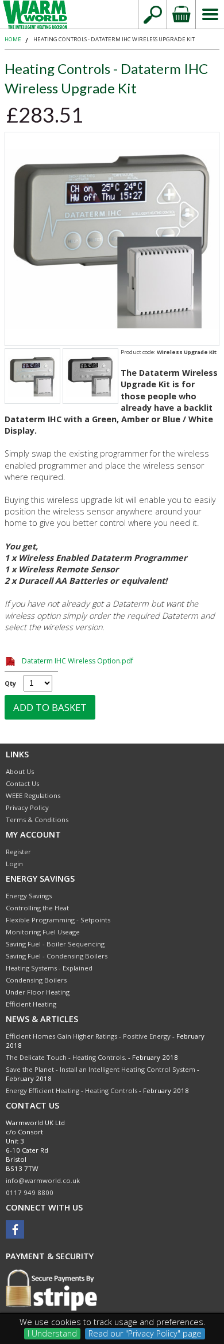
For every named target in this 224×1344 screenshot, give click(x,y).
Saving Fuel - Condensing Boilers (56, 956)
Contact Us (22, 783)
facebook (15, 1229)
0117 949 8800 (29, 1192)
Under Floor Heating (37, 992)
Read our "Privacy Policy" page (145, 1333)
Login (14, 863)
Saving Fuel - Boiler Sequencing (55, 944)
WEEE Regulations (33, 795)
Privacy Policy (27, 807)
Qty (10, 683)
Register (18, 851)
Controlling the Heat (37, 907)
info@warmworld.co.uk (43, 1180)
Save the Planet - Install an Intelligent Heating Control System (100, 1069)
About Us (20, 771)
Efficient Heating (31, 1004)
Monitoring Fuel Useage (43, 932)
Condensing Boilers (36, 980)
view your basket (181, 14)
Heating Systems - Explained (49, 968)
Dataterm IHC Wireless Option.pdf (77, 661)
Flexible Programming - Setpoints (58, 919)
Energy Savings (29, 895)
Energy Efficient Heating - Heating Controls (71, 1090)
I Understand (52, 1333)
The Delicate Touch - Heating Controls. (66, 1057)
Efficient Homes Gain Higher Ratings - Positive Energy (88, 1036)
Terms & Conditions (37, 819)
